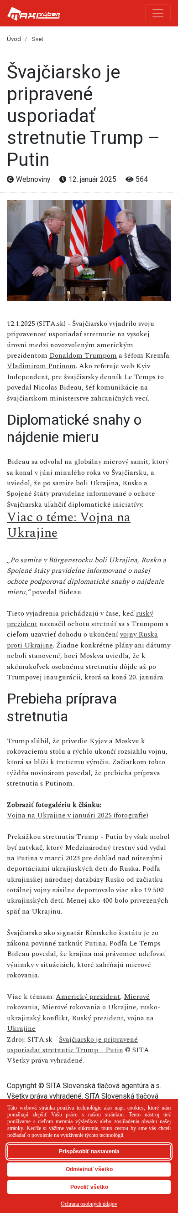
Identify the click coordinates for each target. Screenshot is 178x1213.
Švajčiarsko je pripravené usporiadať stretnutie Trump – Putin (72, 1044)
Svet (37, 39)
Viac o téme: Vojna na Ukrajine (69, 525)
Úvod (14, 39)
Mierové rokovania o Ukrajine (89, 1007)
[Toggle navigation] (158, 13)
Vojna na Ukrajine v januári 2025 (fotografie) (77, 815)
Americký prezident (88, 996)
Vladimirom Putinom (41, 365)
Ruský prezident (98, 1018)
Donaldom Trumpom (83, 355)
